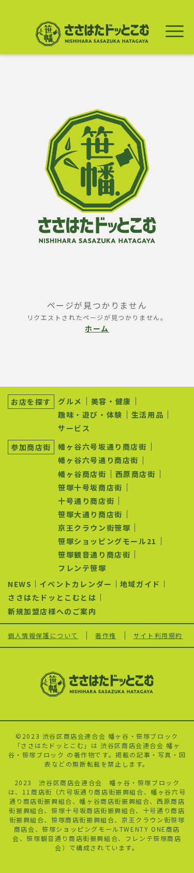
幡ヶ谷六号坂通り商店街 (102, 446)
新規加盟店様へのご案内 (52, 611)
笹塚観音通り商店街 (94, 554)
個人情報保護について (43, 635)
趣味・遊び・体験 (90, 414)
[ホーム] (97, 176)
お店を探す (31, 401)
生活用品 (147, 414)
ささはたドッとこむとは (52, 597)
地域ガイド (140, 584)
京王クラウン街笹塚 (94, 527)
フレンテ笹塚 (82, 568)
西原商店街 (135, 474)
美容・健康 (111, 401)
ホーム (97, 328)
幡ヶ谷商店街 (82, 474)
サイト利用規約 (158, 635)
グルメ (70, 401)
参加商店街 (31, 447)
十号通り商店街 (86, 501)
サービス (74, 428)
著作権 (105, 635)
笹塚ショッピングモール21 (107, 541)
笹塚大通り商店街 (90, 514)
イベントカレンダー (75, 584)
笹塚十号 (65, 810)
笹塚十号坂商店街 (90, 487)
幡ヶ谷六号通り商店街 (98, 460)
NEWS (20, 584)
